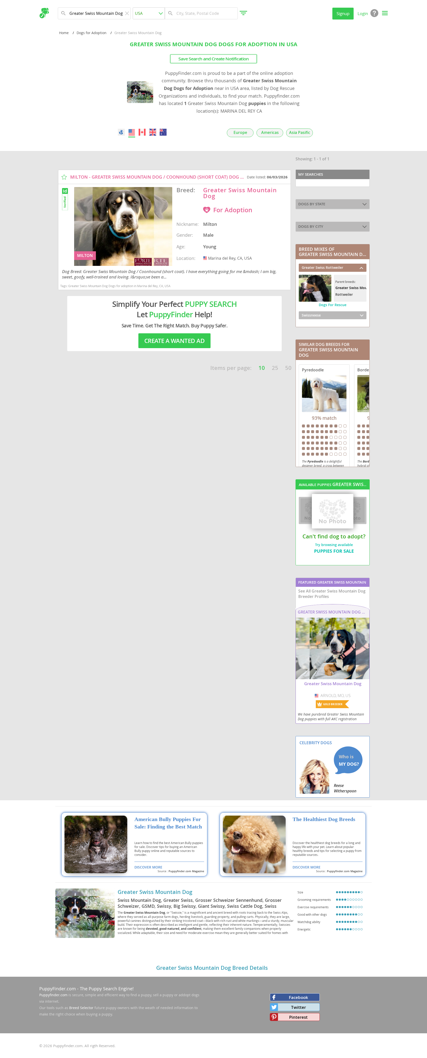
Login (363, 13)
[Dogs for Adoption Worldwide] (121, 132)
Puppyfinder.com (53, 995)
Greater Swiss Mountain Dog (155, 892)
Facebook (298, 997)
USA (205, 258)
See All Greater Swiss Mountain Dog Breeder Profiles (331, 593)
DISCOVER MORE (148, 867)
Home (64, 32)
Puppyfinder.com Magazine (186, 871)
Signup (343, 13)
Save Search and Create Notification (213, 59)
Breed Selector (81, 1007)
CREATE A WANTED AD (174, 341)
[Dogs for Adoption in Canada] (142, 132)
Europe (240, 132)
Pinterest (298, 1017)
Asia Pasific (299, 132)
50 (288, 368)
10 (261, 368)
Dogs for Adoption (92, 32)
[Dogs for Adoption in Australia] (163, 132)
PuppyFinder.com (57, 989)
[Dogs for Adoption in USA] (131, 132)
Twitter (298, 1007)
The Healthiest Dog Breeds (324, 819)
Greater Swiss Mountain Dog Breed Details (212, 968)
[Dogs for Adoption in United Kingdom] (152, 132)
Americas (270, 132)
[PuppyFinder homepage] (44, 13)
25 (275, 368)
